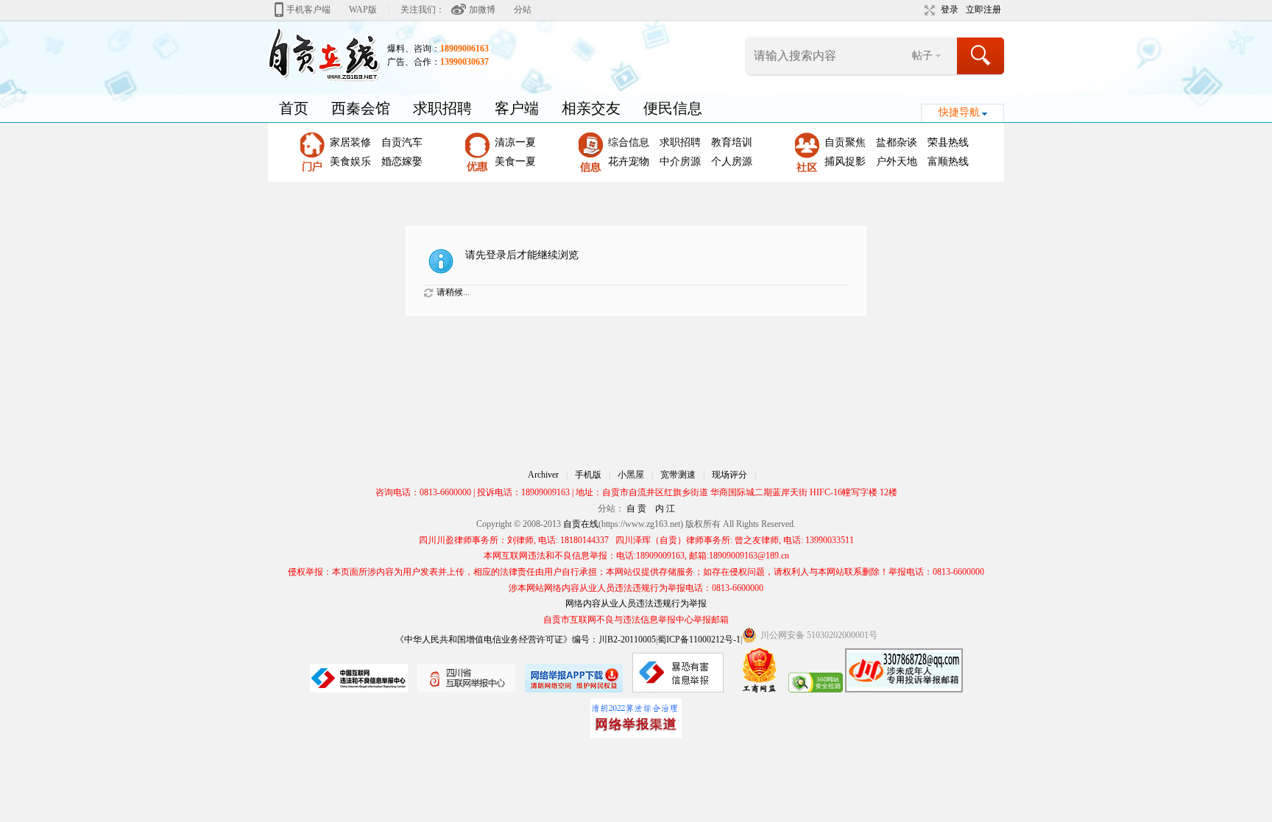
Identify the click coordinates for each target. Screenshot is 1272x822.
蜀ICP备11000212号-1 (699, 639)
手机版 (588, 475)
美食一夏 (515, 161)
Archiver (543, 475)
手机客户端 (308, 9)
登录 (949, 9)
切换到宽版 (927, 10)
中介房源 (680, 161)
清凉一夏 (515, 142)
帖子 (922, 55)
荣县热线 (948, 142)
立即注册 (983, 9)
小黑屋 (631, 475)
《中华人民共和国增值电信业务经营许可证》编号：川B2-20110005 (525, 639)
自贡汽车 (402, 142)
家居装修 (350, 142)
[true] (981, 56)
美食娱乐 (350, 161)
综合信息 (628, 142)
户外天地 (896, 161)
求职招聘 (442, 108)
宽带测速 (678, 475)
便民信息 (672, 108)
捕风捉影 (845, 161)
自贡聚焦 (845, 142)
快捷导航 (959, 112)
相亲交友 (591, 108)
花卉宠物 (628, 161)
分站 (522, 9)
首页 (293, 108)
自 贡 (636, 508)
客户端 (517, 108)
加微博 (482, 9)
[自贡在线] (324, 54)
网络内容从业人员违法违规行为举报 (636, 603)
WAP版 (363, 9)
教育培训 (731, 142)
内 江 (665, 508)
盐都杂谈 (896, 142)
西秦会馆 (360, 108)
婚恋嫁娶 (402, 161)
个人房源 (731, 161)
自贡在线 (580, 524)
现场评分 (729, 475)
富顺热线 (948, 161)
